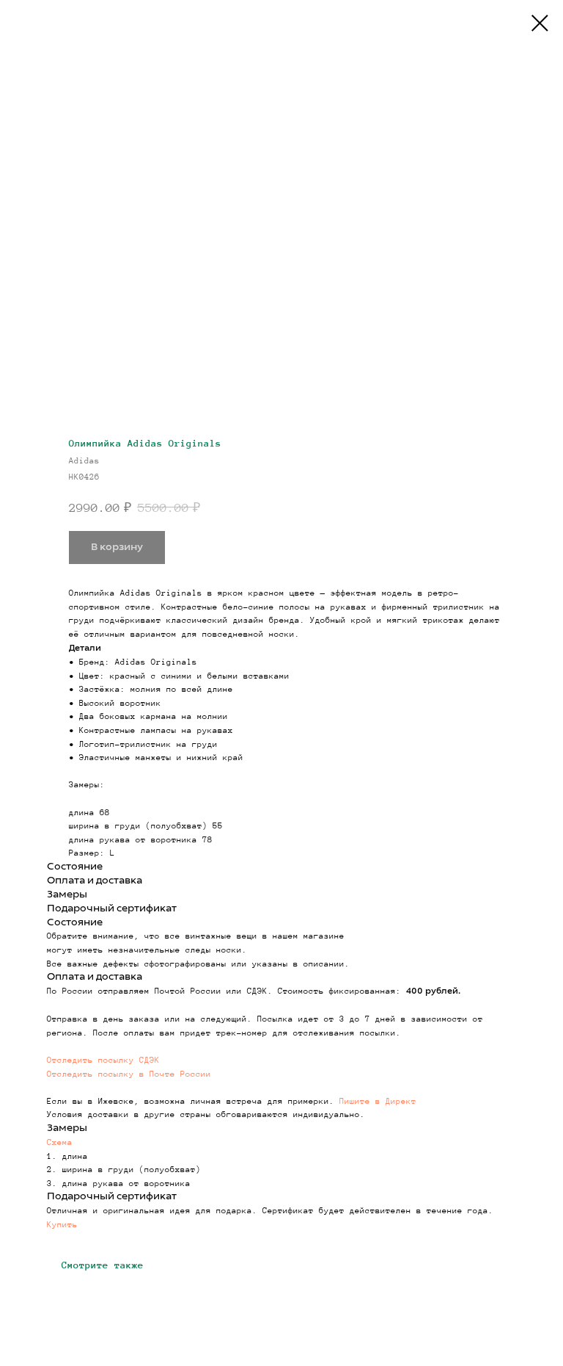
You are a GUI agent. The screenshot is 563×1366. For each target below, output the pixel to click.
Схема (60, 1142)
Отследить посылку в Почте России (129, 1073)
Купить (62, 1224)
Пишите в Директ (377, 1100)
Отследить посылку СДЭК (103, 1059)
